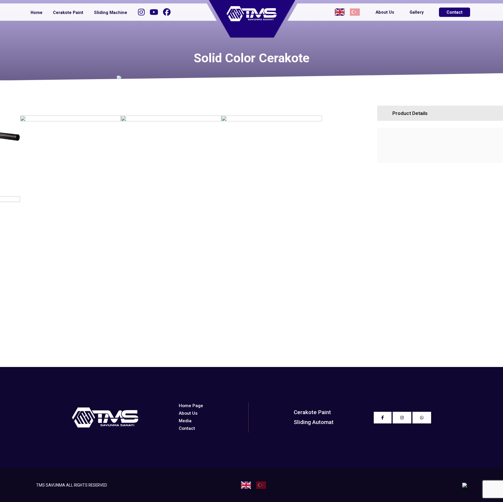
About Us (385, 12)
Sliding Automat (314, 422)
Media (185, 420)
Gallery (417, 12)
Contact (455, 12)
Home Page (191, 405)
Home (36, 12)
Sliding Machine (110, 12)
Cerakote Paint (68, 12)
